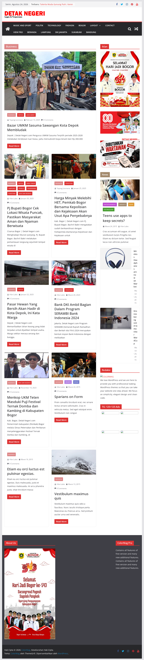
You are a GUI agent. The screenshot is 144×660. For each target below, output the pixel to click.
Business (11, 115)
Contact (109, 25)
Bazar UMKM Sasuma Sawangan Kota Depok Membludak (43, 127)
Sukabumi (77, 32)
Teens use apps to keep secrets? (117, 218)
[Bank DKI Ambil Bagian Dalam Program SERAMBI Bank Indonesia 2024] (74, 273)
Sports (68, 382)
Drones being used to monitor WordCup (135, 327)
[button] (99, 25)
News (131, 204)
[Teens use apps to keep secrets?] (120, 189)
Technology (54, 25)
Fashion (70, 25)
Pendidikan (31, 188)
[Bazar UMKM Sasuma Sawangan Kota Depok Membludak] (50, 81)
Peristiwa (11, 193)
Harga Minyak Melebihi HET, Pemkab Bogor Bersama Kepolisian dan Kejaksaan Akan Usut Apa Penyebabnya (73, 207)
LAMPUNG (11, 188)
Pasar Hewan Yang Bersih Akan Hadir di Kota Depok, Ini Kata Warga (23, 311)
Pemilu (21, 188)
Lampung (46, 32)
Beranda (31, 32)
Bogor (82, 25)
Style (76, 382)
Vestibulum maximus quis (71, 495)
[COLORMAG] (107, 376)
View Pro (18, 32)
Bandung (91, 32)
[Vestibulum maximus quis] (74, 462)
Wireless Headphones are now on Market (135, 269)
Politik (39, 25)
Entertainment (110, 204)
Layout (94, 25)
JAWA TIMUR (31, 183)
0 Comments (48, 120)
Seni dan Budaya (25, 193)
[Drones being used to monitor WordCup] (115, 335)
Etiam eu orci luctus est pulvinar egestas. (25, 471)
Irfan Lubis (13, 198)
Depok (20, 115)
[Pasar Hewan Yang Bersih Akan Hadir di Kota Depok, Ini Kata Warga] (26, 273)
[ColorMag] (7, 28)
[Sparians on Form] (74, 365)
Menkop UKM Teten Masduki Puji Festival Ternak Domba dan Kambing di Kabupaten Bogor (25, 406)
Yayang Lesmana (16, 120)
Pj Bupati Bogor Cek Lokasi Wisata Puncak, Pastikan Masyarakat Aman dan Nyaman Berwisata (25, 217)
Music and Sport (22, 25)
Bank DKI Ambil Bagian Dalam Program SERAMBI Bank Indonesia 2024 (72, 311)
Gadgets (122, 204)
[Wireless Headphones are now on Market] (115, 277)
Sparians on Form (68, 396)
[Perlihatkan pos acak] (136, 28)
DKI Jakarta (61, 32)
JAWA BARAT (31, 115)
